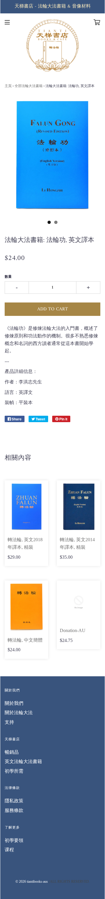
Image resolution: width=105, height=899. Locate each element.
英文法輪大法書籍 (23, 761)
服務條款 (14, 810)
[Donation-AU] (78, 602)
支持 (9, 722)
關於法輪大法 (19, 712)
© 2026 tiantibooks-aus (31, 881)
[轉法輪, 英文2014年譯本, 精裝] (78, 506)
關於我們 (14, 703)
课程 (9, 849)
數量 (8, 277)
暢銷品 (12, 752)
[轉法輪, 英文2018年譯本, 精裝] (26, 506)
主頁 (8, 86)
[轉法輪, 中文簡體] (26, 606)
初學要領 (14, 840)
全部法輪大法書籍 (29, 86)
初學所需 (14, 771)
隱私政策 (14, 800)
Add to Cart (52, 309)
